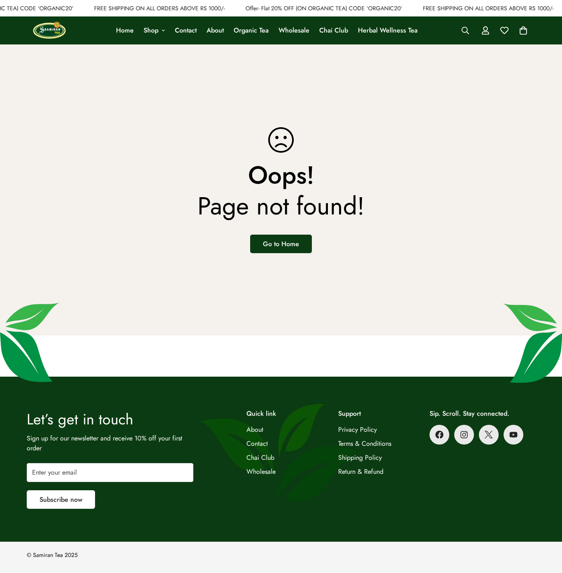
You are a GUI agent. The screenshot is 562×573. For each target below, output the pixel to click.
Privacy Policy (357, 429)
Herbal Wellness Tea (388, 30)
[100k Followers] (464, 435)
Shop (151, 30)
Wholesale (294, 30)
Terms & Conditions (364, 443)
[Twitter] (489, 435)
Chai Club (333, 30)
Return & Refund (360, 471)
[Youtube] (513, 435)
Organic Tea (251, 30)
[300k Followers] (439, 435)
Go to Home (281, 244)
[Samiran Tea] (49, 30)
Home (125, 30)
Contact (186, 30)
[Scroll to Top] (545, 528)
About (215, 30)
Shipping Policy (360, 457)
